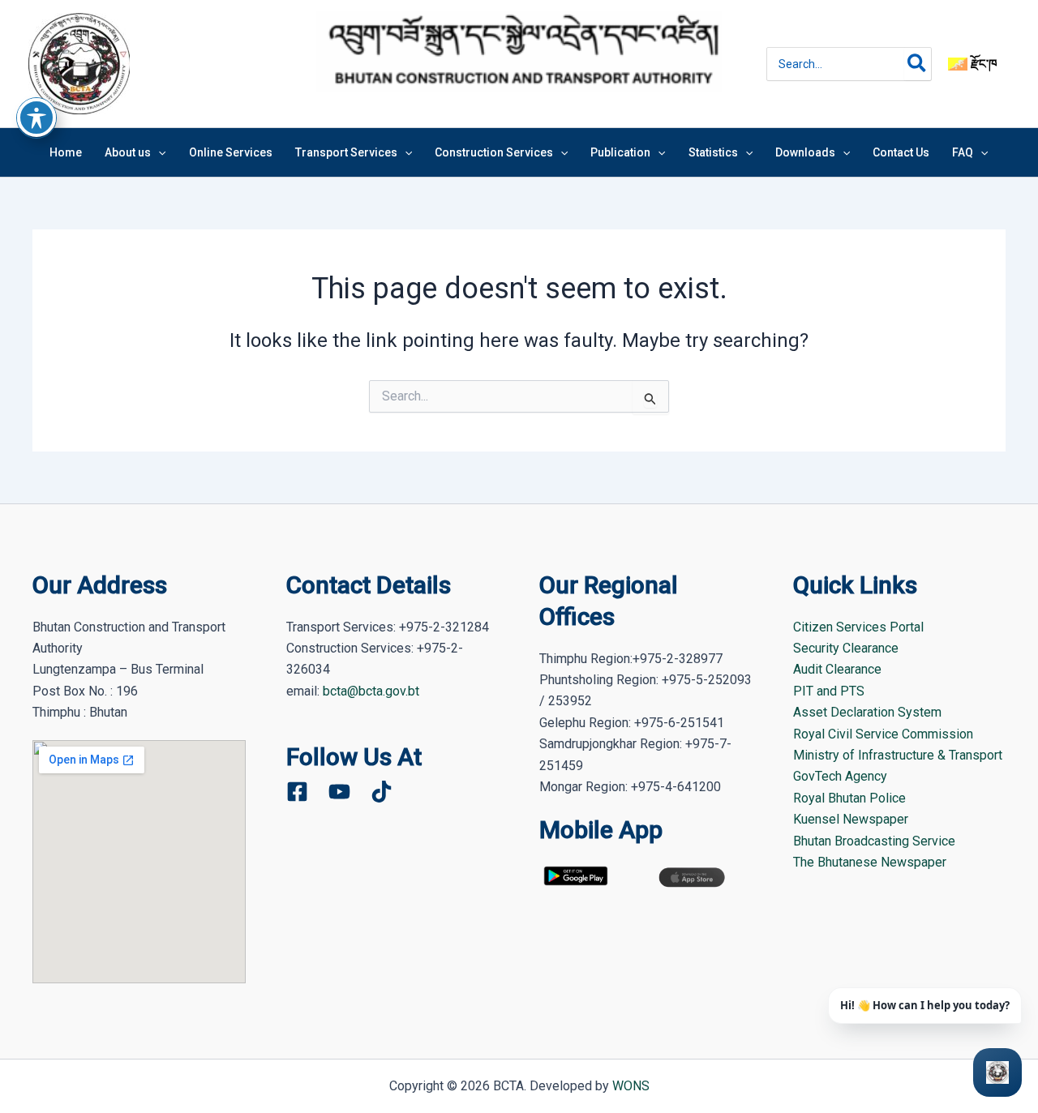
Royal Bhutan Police (849, 798)
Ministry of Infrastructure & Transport (897, 755)
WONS (631, 1086)
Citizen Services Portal (858, 627)
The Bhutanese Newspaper (869, 862)
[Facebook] (297, 792)
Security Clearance (846, 648)
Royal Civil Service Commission (883, 734)
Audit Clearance (837, 669)
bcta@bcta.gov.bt (371, 691)
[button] (158, 152)
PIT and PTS (828, 691)
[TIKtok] (381, 792)
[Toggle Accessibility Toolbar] (36, 117)
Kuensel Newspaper (850, 819)
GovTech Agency (840, 776)
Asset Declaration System (867, 712)
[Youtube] (339, 792)
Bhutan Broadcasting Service (874, 841)
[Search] (917, 64)
